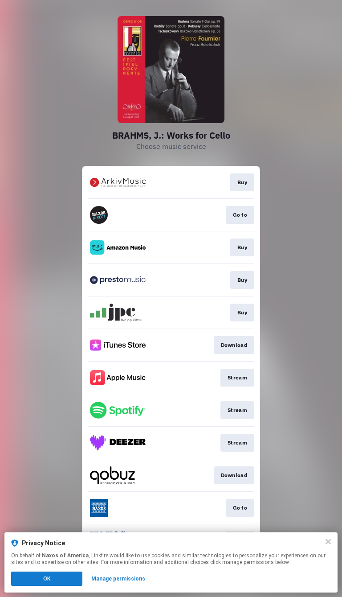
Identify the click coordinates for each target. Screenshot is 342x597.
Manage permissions (118, 579)
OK (46, 579)
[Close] (328, 542)
